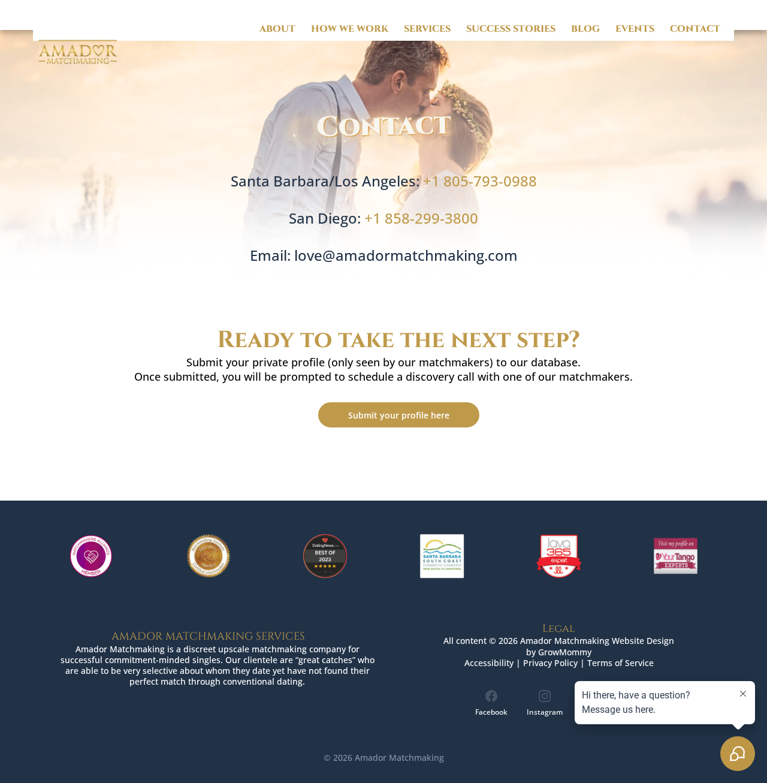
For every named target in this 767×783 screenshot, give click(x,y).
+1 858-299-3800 (421, 218)
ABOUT (277, 29)
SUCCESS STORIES (510, 29)
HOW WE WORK (349, 29)
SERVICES (427, 29)
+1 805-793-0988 (480, 181)
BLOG (585, 29)
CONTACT (695, 29)
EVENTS (634, 29)
